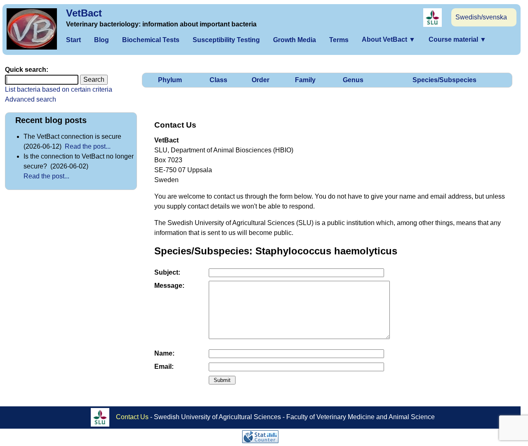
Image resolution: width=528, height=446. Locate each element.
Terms (339, 39)
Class (218, 79)
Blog (101, 39)
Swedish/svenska (481, 17)
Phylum (170, 79)
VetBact (84, 13)
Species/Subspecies (444, 79)
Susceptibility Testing (226, 39)
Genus (353, 79)
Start (73, 39)
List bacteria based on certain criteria (58, 89)
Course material (457, 39)
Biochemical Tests (150, 39)
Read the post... (88, 146)
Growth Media (294, 39)
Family (305, 79)
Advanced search (30, 99)
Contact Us (132, 416)
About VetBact (388, 39)
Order (260, 79)
